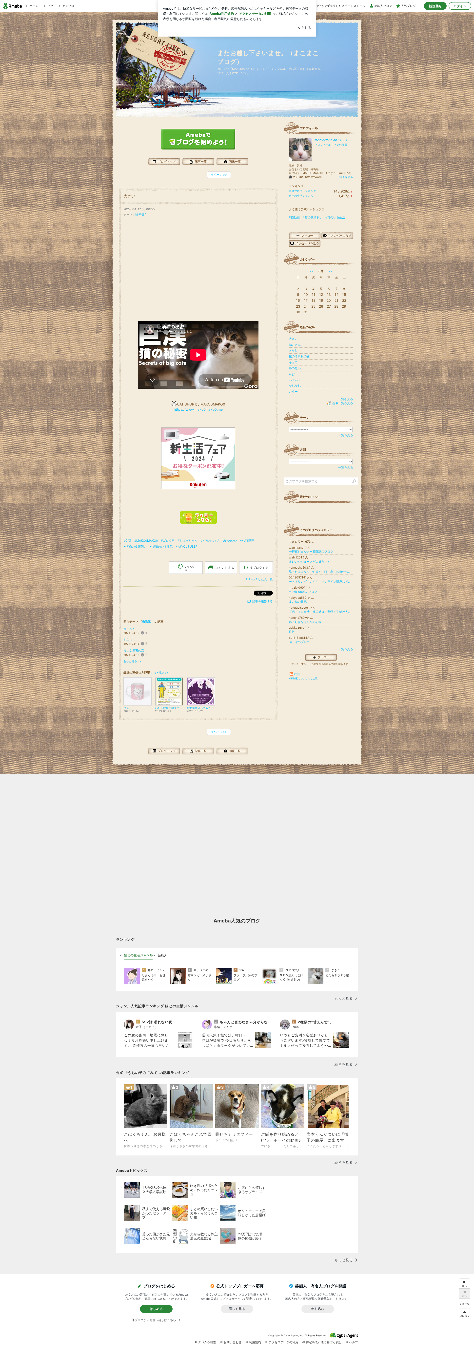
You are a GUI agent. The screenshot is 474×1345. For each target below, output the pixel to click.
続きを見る (346, 177)
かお (292, 374)
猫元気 (139, 214)
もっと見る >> (132, 661)
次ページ (219, 174)
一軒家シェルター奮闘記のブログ (311, 551)
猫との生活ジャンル (301, 195)
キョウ (293, 362)
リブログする (259, 568)
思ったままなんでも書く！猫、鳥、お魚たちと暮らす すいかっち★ (321, 572)
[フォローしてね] (198, 522)
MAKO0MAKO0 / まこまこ (333, 140)
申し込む (317, 1309)
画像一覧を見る (342, 403)
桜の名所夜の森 (133, 650)
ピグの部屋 (340, 145)
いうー (293, 391)
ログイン (460, 6)
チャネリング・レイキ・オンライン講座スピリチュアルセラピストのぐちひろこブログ (321, 581)
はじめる (156, 1309)
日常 (292, 632)
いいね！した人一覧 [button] (259, 579)
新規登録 (435, 6)
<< (312, 271)
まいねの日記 (298, 601)
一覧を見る (345, 399)
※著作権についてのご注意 (303, 678)
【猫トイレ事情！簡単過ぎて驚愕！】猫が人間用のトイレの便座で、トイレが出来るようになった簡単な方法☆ (321, 612)
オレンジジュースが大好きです (309, 561)
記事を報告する (262, 601)
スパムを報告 (207, 1342)
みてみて (295, 380)
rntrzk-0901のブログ (303, 592)
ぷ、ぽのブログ (299, 642)
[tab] (138, 955)
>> (330, 271)
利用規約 (255, 1342)
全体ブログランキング (302, 191)
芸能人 (162, 955)
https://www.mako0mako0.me (198, 409)
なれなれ (295, 385)
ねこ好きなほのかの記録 (305, 622)
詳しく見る (237, 1309)
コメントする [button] (224, 568)
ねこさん (129, 629)
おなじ (127, 639)
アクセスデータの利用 (283, 1342)
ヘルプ (353, 1342)
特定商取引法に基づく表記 (323, 1342)
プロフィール (323, 145)
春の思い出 (296, 368)
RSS (297, 674)
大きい (129, 196)
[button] (464, 1313)
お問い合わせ (232, 1342)
